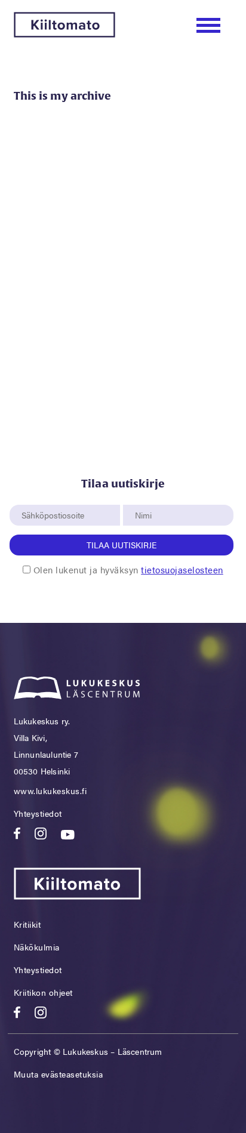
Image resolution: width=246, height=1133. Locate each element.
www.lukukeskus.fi (50, 791)
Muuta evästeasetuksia (58, 1074)
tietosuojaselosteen (182, 569)
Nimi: (144, 498)
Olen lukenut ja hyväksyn (128, 569)
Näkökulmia (37, 947)
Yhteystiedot (38, 813)
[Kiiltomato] (64, 34)
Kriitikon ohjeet (43, 992)
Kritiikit (27, 924)
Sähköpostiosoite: (55, 498)
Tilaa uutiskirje (121, 545)
